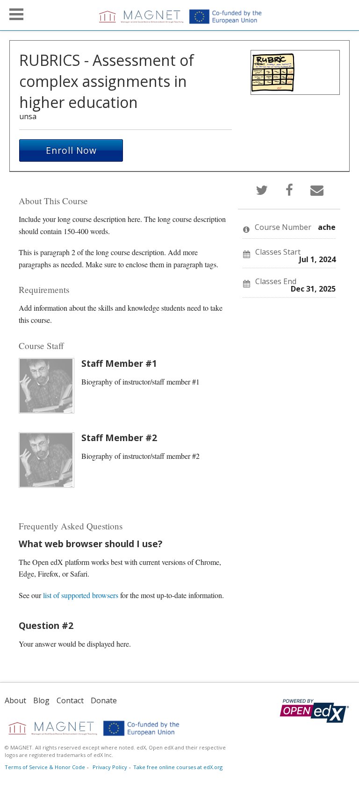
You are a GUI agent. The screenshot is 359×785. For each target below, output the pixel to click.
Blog (41, 700)
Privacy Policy (110, 767)
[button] (16, 14)
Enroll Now (71, 150)
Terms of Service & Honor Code (45, 767)
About (15, 700)
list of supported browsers (80, 595)
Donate (104, 700)
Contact (70, 700)
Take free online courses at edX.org (178, 767)
